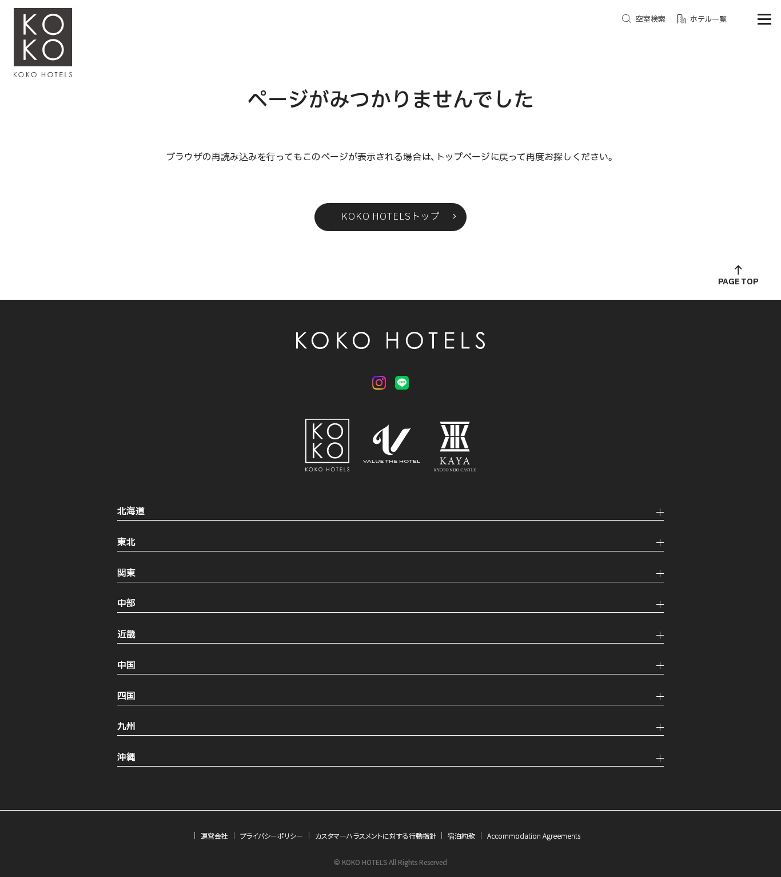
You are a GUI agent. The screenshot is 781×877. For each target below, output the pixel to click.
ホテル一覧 (708, 19)
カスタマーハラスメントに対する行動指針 (375, 835)
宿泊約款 (461, 835)
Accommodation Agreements (533, 835)
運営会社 (214, 835)
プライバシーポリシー (271, 835)
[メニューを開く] (764, 19)
